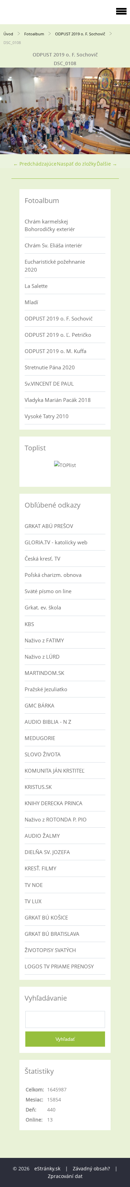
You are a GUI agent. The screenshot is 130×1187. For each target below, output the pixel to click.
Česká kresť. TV (42, 558)
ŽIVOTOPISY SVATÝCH (50, 950)
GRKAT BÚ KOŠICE (46, 917)
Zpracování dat (65, 1176)
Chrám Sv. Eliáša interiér (53, 245)
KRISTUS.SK (38, 786)
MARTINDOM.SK (44, 672)
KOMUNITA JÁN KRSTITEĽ (55, 770)
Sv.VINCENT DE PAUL (49, 383)
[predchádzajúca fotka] (11, 111)
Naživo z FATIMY (44, 640)
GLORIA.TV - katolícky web (56, 542)
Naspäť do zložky (76, 163)
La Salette (36, 285)
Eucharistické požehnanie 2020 (55, 265)
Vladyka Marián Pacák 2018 (58, 399)
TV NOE (34, 884)
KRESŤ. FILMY (40, 868)
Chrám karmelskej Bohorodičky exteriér (50, 225)
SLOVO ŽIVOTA (43, 754)
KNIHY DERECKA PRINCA (54, 803)
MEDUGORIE (40, 738)
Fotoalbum (34, 33)
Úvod (8, 33)
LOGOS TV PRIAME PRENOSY (59, 966)
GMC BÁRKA (39, 705)
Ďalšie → (107, 163)
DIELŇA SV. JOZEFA (47, 852)
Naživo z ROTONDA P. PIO (56, 819)
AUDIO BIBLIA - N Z (48, 721)
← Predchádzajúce (35, 163)
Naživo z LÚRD (42, 656)
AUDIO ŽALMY (42, 835)
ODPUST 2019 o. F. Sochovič (80, 33)
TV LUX (33, 901)
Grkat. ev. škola (43, 607)
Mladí (31, 302)
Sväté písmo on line (48, 591)
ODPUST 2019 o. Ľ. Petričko (58, 334)
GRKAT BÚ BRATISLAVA (52, 933)
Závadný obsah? (91, 1168)
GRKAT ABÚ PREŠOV (49, 525)
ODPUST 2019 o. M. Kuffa (55, 351)
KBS (29, 624)
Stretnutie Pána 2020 (50, 367)
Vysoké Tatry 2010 (47, 416)
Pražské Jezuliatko (46, 689)
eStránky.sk (47, 1168)
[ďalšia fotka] (119, 111)
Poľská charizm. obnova (53, 574)
